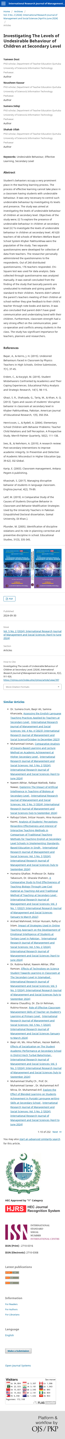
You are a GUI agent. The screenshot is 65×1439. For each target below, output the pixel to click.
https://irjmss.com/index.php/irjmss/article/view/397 (31, 680)
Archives (18, 11)
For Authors (11, 1309)
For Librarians (12, 1314)
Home (6, 11)
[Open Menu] (3, 3)
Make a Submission (18, 1350)
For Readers (11, 1304)
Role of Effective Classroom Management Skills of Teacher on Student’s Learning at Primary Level (35, 1012)
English (9, 1335)
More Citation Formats (17, 686)
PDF (10, 598)
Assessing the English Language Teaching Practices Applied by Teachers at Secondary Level (35, 718)
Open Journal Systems (18, 1365)
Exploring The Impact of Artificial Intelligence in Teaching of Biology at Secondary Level (34, 791)
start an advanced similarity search (39, 1139)
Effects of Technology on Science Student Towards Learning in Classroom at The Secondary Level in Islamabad (35, 973)
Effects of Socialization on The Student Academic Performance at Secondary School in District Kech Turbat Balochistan (35, 1051)
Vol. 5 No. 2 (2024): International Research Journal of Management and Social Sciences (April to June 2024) (30, 16)
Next (55, 1131)
